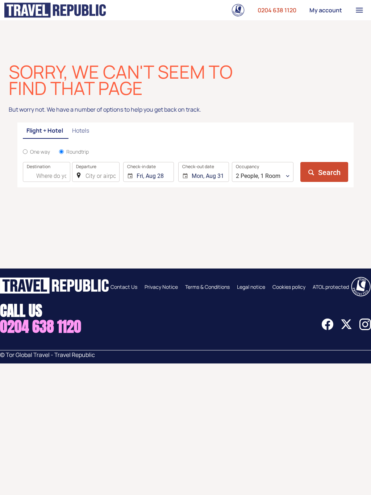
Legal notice (251, 286)
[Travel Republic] (55, 10)
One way (40, 151)
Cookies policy (288, 286)
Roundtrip (77, 151)
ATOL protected (331, 286)
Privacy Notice (161, 286)
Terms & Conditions (207, 286)
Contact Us (124, 286)
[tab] (45, 131)
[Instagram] (365, 328)
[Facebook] (327, 328)
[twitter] (346, 328)
